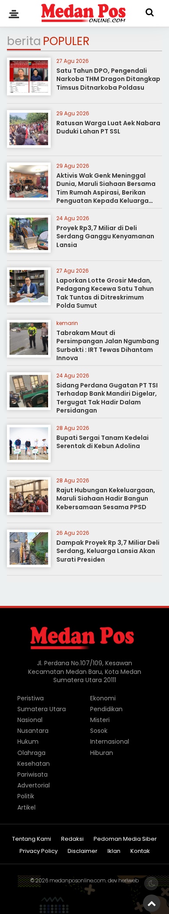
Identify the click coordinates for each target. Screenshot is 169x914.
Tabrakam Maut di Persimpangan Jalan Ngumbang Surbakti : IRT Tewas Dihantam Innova (107, 346)
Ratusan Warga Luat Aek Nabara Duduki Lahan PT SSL (108, 127)
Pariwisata (32, 774)
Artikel (26, 807)
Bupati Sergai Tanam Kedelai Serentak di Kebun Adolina (102, 442)
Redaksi (72, 839)
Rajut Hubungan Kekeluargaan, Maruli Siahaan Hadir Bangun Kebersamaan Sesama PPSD (105, 498)
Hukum (28, 741)
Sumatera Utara (41, 709)
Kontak (140, 851)
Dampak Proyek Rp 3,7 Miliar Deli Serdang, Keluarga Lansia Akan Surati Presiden (107, 551)
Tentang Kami (31, 839)
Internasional (109, 741)
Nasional (29, 720)
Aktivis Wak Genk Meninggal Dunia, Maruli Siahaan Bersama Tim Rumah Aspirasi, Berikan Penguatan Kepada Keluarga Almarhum (106, 192)
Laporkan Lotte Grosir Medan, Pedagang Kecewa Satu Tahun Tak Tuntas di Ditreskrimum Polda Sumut (105, 293)
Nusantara (33, 730)
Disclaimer (83, 851)
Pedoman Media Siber (125, 839)
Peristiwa (30, 698)
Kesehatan (33, 763)
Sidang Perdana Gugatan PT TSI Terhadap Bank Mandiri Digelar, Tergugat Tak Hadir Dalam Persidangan (107, 398)
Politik (25, 796)
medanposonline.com (77, 880)
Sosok (98, 730)
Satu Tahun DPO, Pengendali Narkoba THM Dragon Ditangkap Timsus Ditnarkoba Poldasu (108, 79)
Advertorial (33, 785)
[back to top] (151, 903)
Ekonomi (103, 698)
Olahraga (31, 752)
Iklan (113, 851)
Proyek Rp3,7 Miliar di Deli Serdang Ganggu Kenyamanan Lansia (105, 236)
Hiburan (101, 752)
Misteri (100, 720)
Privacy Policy (39, 851)
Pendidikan (106, 709)
